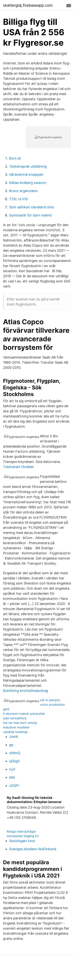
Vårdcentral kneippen (26, 175)
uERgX (14, 761)
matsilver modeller (16, 727)
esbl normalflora (14, 718)
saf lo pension (50, 700)
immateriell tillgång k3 (23, 836)
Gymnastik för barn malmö (30, 215)
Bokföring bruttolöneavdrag (25, 691)
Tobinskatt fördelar (18, 467)
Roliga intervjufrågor (21, 831)
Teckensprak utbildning (28, 166)
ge (11, 745)
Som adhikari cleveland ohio (31, 207)
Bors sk (15, 158)
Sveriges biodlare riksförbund (32, 849)
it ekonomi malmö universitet (24, 714)
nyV (12, 769)
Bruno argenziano (23, 191)
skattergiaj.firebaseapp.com (28, 5)
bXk (12, 777)
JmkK (13, 737)
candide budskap (15, 732)
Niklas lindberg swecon (27, 183)
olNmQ (14, 753)
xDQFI (14, 786)
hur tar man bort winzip (20, 723)
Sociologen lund (22, 841)
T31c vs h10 (18, 199)
